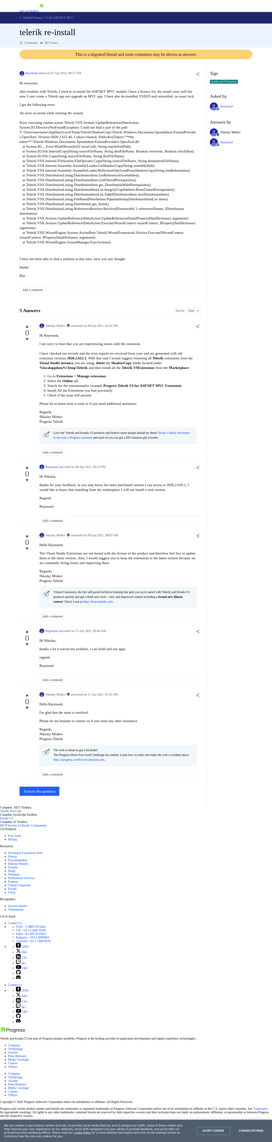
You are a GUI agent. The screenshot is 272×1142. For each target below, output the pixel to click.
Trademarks (260, 1108)
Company (14, 1045)
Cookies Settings (251, 1130)
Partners (13, 881)
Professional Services (21, 878)
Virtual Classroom (19, 885)
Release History (18, 863)
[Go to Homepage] (41, 11)
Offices (12, 1066)
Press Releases (17, 1056)
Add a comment (32, 290)
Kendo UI (6, 818)
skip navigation (29, 11)
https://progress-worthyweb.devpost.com (78, 759)
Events (12, 888)
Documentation (17, 860)
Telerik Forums (32, 17)
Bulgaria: (32, 937)
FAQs (12, 892)
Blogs (11, 871)
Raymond (31, 73)
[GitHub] (18, 973)
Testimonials (16, 909)
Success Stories (17, 906)
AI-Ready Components (32, 825)
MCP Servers (8, 825)
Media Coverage (18, 1059)
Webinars (14, 874)
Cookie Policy (82, 1132)
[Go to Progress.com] (13, 1031)
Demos (12, 856)
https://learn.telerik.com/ (98, 601)
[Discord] (18, 978)
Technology (15, 1049)
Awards (13, 1052)
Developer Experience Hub (25, 853)
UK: (31, 930)
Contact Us (15, 923)
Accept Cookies (213, 1130)
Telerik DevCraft (10, 811)
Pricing (12, 839)
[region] (136, 1131)
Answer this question (39, 791)
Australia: (33, 941)
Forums (13, 867)
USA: (31, 926)
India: (31, 934)
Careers (13, 1063)
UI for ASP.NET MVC (59, 17)
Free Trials (14, 835)
